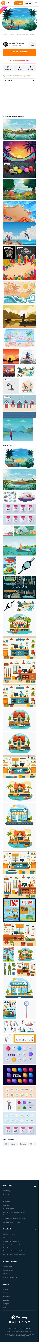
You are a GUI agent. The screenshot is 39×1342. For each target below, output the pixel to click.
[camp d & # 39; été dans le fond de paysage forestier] (19, 188)
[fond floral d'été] (19, 282)
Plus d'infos (8, 79)
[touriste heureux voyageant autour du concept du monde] (11, 385)
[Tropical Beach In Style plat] (19, 304)
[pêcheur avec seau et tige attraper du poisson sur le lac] (13, 400)
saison (13, 1317)
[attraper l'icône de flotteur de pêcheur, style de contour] (9, 694)
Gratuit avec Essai (20, 52)
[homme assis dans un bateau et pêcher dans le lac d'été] (19, 128)
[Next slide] (31, 1317)
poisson (23, 1317)
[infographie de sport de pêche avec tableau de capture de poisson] (8, 1055)
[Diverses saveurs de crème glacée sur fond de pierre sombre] (19, 169)
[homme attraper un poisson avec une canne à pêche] (19, 503)
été (6, 1317)
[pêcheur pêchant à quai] (11, 432)
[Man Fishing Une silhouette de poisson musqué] (19, 328)
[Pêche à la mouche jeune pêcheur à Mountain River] (18, 475)
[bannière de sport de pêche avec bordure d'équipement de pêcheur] (19, 675)
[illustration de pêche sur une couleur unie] (9, 251)
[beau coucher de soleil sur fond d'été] (19, 150)
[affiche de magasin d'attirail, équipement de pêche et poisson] (9, 1140)
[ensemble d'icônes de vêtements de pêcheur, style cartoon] (9, 1085)
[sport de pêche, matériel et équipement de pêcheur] (9, 634)
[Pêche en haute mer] (19, 232)
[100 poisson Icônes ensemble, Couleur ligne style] (8, 589)
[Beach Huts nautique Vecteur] (19, 451)
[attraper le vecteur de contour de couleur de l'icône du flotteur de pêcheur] (12, 654)
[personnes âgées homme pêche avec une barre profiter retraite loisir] (8, 1189)
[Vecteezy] (3, 3)
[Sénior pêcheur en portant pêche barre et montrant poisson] (9, 1266)
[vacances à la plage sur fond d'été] (19, 210)
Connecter (28, 3)
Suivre (32, 45)
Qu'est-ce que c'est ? (24, 76)
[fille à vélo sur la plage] (26, 383)
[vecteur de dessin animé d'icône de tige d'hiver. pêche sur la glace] (12, 1159)
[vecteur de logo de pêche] (11, 415)
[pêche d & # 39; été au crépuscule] (11, 369)
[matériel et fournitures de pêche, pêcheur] (19, 1011)
